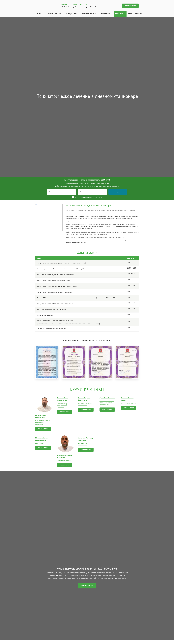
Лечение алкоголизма (89, 14)
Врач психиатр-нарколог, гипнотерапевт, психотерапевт (42, 422)
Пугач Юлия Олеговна (107, 398)
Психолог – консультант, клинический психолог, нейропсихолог (107, 402)
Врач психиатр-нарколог (64, 460)
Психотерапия (105, 14)
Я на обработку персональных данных (88, 197)
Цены (130, 14)
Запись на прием (43, 429)
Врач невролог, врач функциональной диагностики (63, 405)
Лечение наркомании (54, 14)
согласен (78, 197)
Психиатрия (119, 14)
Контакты (138, 14)
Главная (39, 14)
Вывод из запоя (71, 14)
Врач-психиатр (39, 443)
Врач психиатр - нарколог (128, 403)
